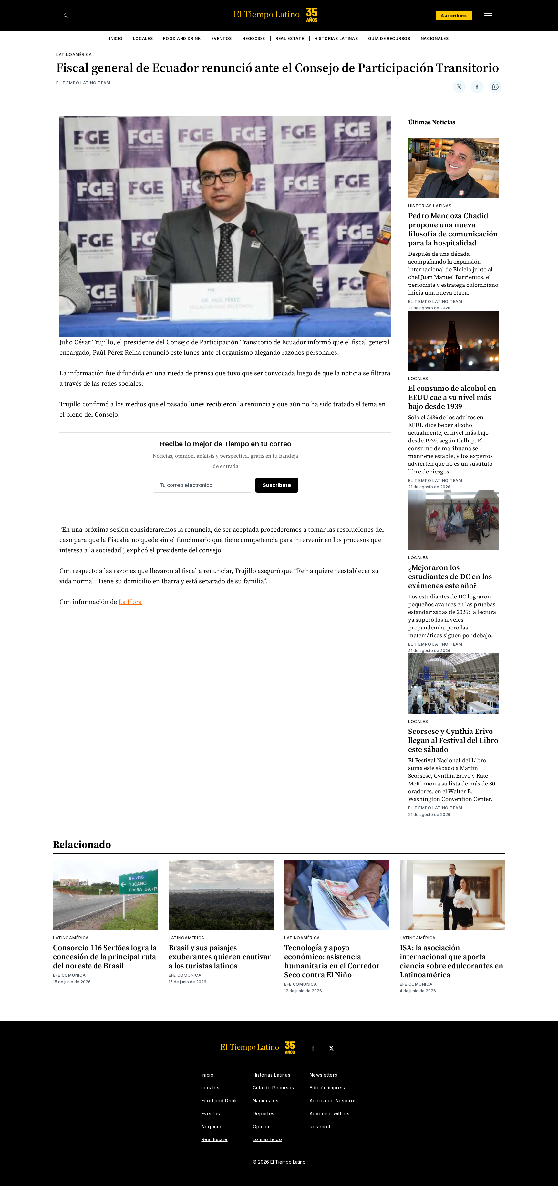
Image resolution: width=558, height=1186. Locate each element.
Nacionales (435, 38)
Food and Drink (182, 38)
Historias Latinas (336, 38)
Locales (143, 38)
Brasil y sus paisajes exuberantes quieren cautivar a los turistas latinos (220, 956)
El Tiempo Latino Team (83, 82)
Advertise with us (330, 1113)
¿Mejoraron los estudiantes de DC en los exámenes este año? (450, 576)
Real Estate (289, 38)
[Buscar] (65, 15)
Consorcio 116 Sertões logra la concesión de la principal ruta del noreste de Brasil (105, 956)
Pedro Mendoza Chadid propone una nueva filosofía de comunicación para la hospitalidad (453, 229)
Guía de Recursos (389, 38)
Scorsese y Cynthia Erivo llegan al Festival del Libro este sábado (453, 740)
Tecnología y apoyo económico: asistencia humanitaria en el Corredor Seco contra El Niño (332, 961)
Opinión (262, 1126)
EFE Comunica (69, 975)
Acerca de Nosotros (333, 1100)
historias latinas (430, 205)
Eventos (221, 38)
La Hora (130, 601)
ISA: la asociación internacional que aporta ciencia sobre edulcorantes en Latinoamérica (451, 961)
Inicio (115, 38)
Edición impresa (328, 1087)
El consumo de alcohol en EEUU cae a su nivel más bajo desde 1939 (452, 397)
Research (321, 1126)
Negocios (253, 38)
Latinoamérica (74, 54)
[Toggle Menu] (488, 15)
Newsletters (323, 1074)
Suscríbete (454, 15)
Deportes (264, 1113)
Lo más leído (267, 1139)
